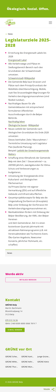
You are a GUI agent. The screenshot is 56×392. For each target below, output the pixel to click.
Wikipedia (29, 78)
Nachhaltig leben (16, 121)
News (10, 34)
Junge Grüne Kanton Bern (43, 356)
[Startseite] (10, 22)
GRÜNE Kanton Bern (27, 356)
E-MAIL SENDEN (15, 330)
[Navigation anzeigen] (50, 22)
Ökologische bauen (17, 125)
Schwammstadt (16, 78)
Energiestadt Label (17, 60)
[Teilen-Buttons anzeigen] (53, 389)
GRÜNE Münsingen (27, 367)
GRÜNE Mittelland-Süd (11, 361)
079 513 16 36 (11, 320)
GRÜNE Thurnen (11, 367)
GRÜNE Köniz (43, 361)
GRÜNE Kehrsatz (27, 361)
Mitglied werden (28, 280)
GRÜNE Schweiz (11, 356)
